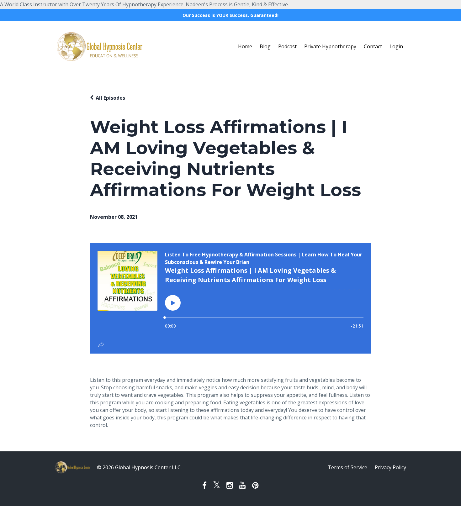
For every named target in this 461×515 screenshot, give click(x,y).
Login (396, 46)
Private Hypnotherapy (330, 46)
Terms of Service (347, 467)
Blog (265, 46)
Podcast (287, 46)
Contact (373, 46)
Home (245, 46)
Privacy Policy (390, 467)
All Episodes (110, 97)
